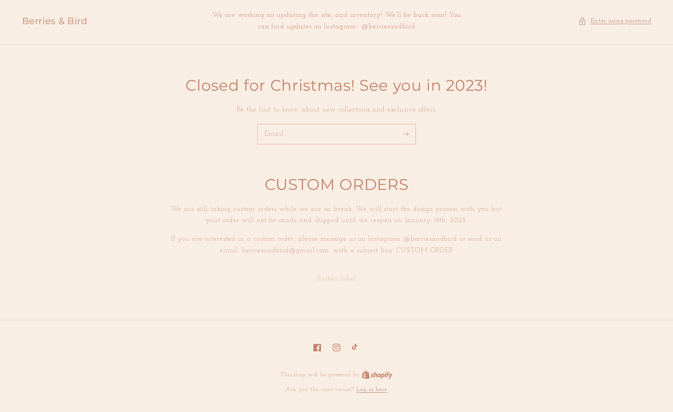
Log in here (371, 389)
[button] (614, 21)
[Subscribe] (405, 134)
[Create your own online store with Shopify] (377, 375)
